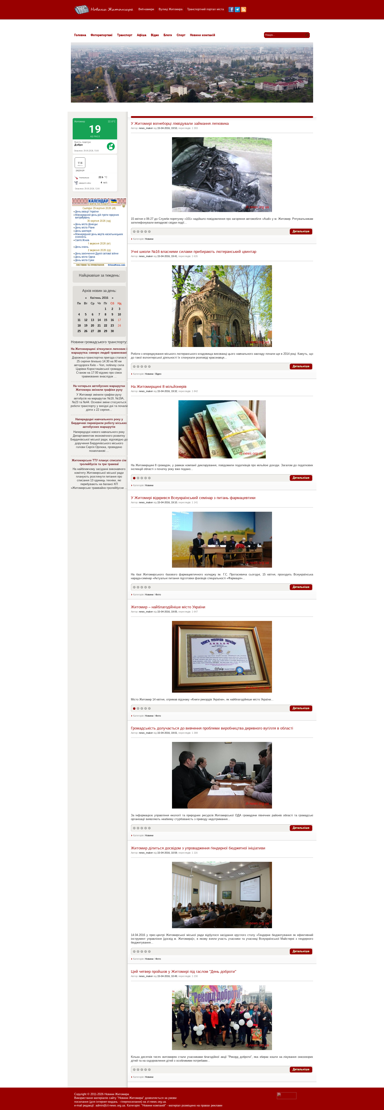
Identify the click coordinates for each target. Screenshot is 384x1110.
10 (119, 314)
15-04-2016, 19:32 (167, 391)
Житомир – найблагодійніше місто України (168, 607)
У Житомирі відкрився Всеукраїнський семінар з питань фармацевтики (193, 498)
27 (92, 331)
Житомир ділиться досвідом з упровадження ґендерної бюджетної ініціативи (198, 848)
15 (105, 320)
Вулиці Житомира (170, 9)
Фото (158, 594)
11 (79, 320)
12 (85, 320)
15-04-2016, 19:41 (167, 256)
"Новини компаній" (153, 1105)
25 (79, 331)
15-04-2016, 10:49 (167, 976)
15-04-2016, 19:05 (167, 611)
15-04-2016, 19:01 (167, 732)
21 (99, 325)
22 (105, 325)
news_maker (146, 128)
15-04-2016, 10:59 (167, 852)
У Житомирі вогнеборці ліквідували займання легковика (180, 123)
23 (112, 325)
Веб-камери (146, 9)
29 (105, 331)
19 (85, 325)
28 (99, 331)
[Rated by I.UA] (286, 1098)
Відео (158, 374)
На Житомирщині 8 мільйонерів (158, 387)
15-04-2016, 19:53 (167, 128)
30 (112, 331)
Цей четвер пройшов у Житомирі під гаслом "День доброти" (183, 971)
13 (92, 320)
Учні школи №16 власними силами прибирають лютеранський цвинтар (193, 252)
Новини (149, 239)
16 (112, 320)
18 (79, 325)
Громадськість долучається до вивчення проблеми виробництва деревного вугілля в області (212, 728)
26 (85, 331)
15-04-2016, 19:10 (167, 502)
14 (99, 320)
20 (92, 325)
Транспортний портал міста (205, 9)
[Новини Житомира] (103, 10)
